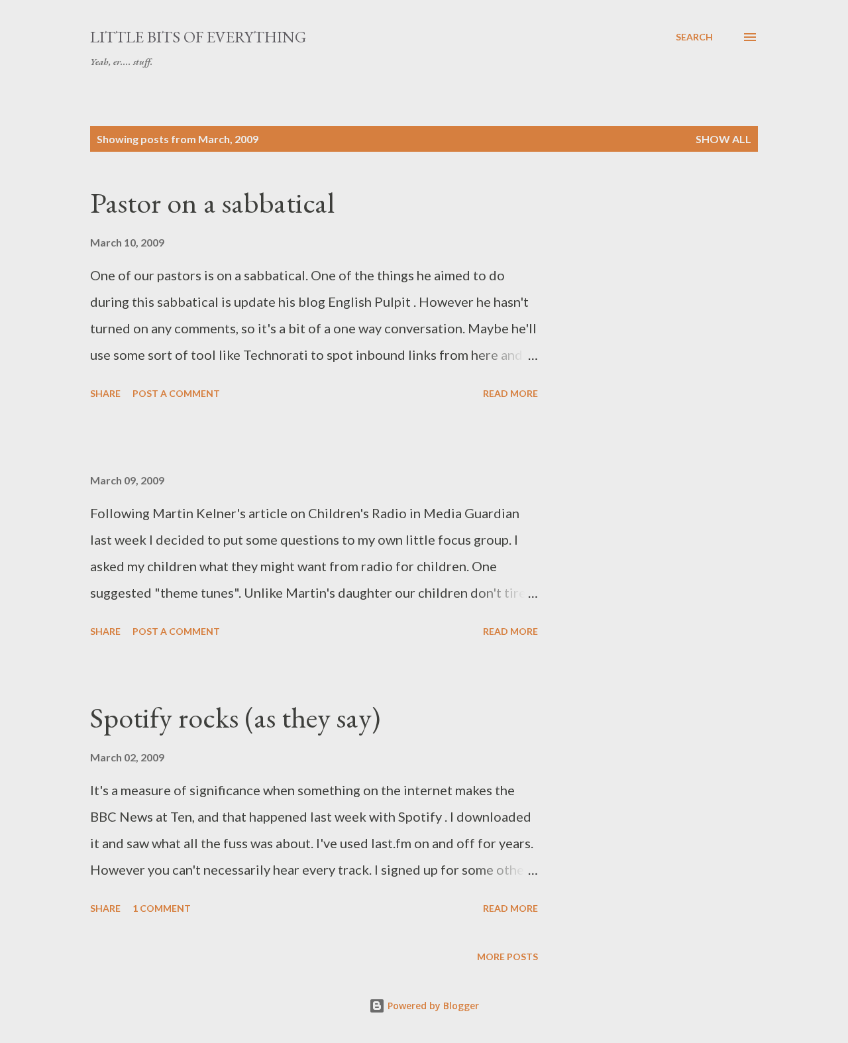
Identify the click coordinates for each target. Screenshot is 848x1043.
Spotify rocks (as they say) (235, 717)
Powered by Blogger (432, 1005)
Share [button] (105, 393)
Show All (723, 139)
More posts (507, 956)
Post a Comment (176, 393)
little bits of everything (198, 37)
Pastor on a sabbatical (212, 202)
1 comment (161, 908)
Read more (510, 393)
